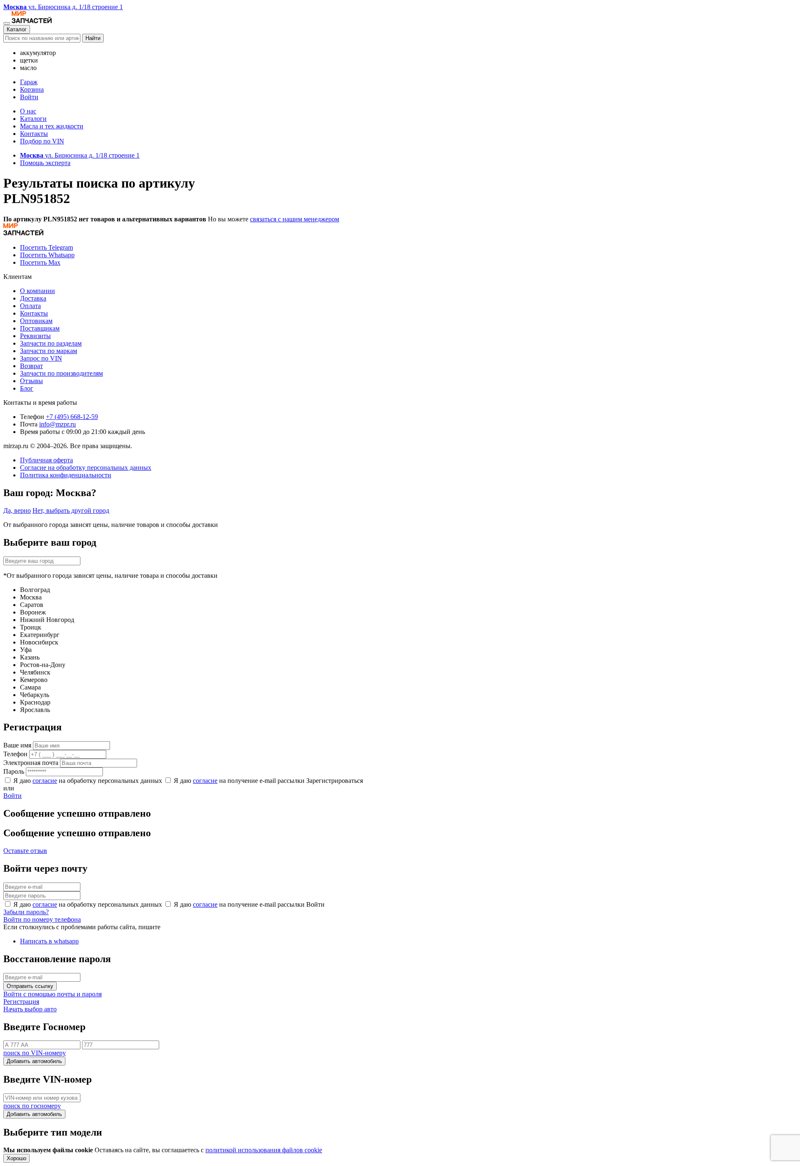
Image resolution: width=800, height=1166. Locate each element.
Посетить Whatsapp (47, 254)
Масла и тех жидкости (51, 126)
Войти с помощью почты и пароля (52, 994)
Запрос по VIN (41, 358)
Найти (92, 38)
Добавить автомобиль (34, 1061)
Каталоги (33, 118)
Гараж (29, 81)
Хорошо (16, 1158)
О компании (37, 290)
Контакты (34, 133)
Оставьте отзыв (25, 850)
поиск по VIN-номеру (34, 1052)
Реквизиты (35, 335)
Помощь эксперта (45, 162)
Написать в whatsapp (49, 941)
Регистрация (21, 1001)
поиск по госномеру (32, 1105)
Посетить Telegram (46, 247)
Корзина (32, 89)
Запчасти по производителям (61, 373)
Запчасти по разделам (51, 343)
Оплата (30, 305)
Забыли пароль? (26, 911)
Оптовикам (36, 320)
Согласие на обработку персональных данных (85, 467)
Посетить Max (40, 262)
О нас (28, 111)
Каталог (17, 29)
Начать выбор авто (30, 1009)
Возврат (31, 365)
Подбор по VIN (42, 141)
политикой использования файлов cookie (263, 1149)
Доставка (33, 298)
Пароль (13, 771)
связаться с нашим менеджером (294, 219)
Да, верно (17, 510)
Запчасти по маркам (48, 350)
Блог (26, 388)
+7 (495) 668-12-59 (72, 416)
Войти (29, 96)
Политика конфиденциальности (65, 475)
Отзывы (31, 380)
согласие (44, 780)
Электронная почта (30, 762)
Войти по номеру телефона (42, 919)
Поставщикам (40, 328)
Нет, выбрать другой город (70, 510)
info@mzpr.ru (57, 424)
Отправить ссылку (30, 986)
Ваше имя (17, 745)
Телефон (15, 753)
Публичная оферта (46, 460)
